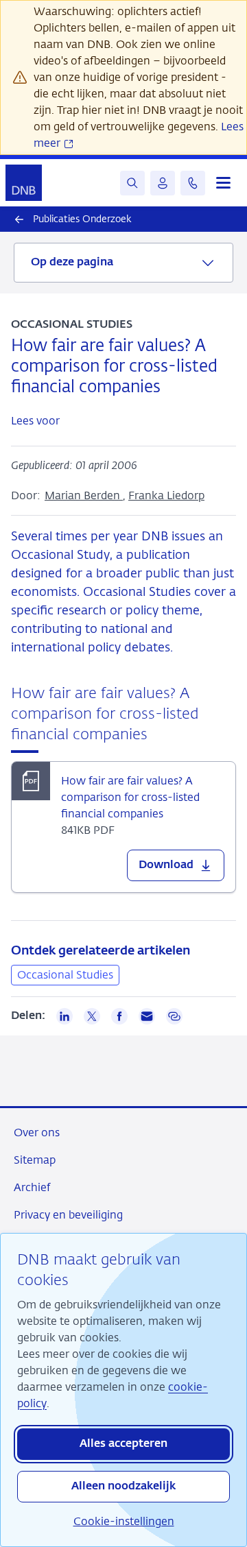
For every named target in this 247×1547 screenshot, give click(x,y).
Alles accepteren (123, 1444)
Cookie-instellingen (123, 1521)
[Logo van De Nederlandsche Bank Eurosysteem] (23, 183)
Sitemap (35, 1159)
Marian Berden (84, 495)
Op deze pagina (72, 262)
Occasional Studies (65, 974)
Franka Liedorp (166, 495)
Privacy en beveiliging (68, 1214)
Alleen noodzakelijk (123, 1486)
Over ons (37, 1132)
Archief (32, 1187)
